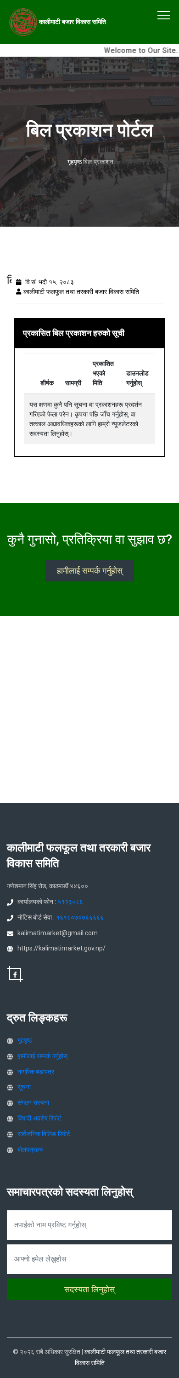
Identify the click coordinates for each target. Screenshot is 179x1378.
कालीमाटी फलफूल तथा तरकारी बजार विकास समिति (81, 291)
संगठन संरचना (33, 1102)
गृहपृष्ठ (74, 161)
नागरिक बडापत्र (35, 1071)
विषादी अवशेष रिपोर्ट (39, 1118)
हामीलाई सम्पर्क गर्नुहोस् (90, 570)
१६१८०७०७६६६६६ (80, 917)
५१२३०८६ (70, 901)
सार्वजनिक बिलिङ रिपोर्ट (43, 1134)
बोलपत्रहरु (30, 1149)
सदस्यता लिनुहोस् (89, 1289)
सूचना (24, 1087)
